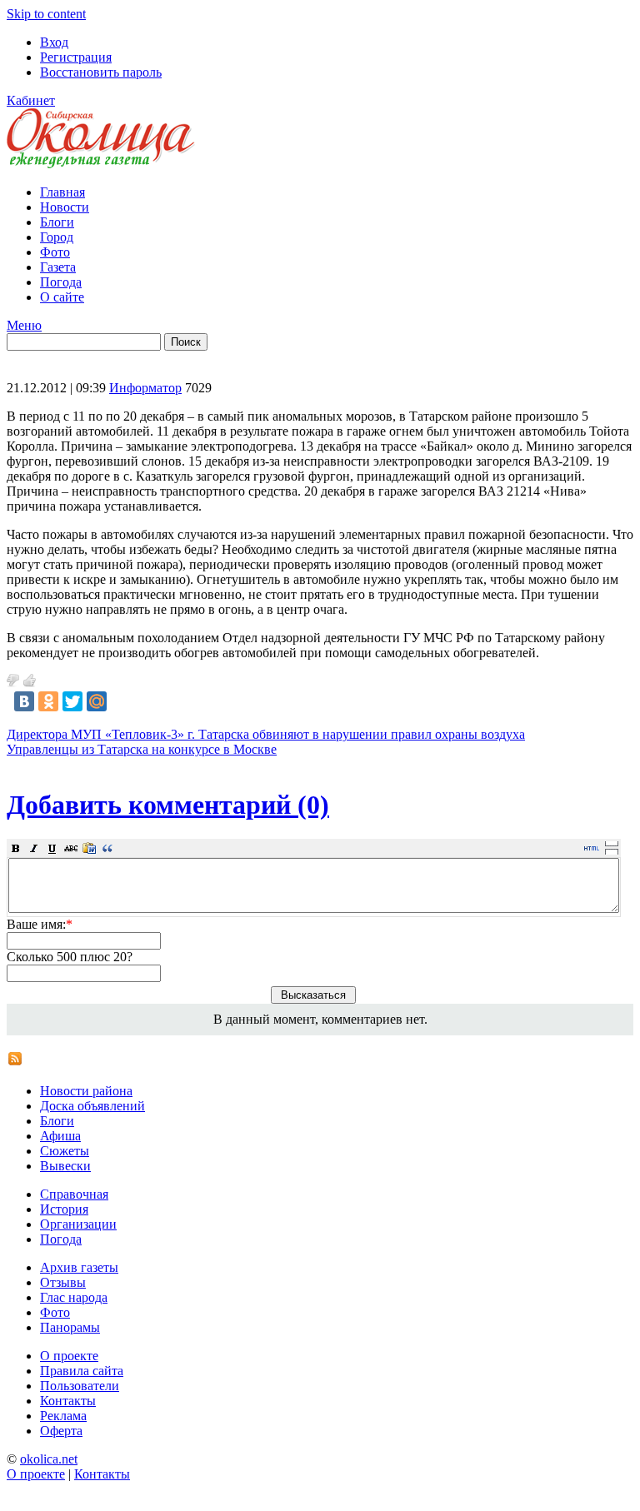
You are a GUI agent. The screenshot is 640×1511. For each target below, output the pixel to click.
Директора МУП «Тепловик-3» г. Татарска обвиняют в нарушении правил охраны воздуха (266, 734)
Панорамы (70, 1327)
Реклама (63, 1416)
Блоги (57, 222)
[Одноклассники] (48, 701)
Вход (54, 42)
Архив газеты (79, 1267)
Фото (55, 252)
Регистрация (76, 57)
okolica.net (49, 1459)
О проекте (69, 1356)
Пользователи (79, 1386)
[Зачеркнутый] (71, 848)
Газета (58, 267)
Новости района (86, 1091)
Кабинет (31, 100)
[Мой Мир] (97, 701)
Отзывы (63, 1282)
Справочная (74, 1194)
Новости (64, 207)
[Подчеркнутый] (52, 848)
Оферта (61, 1431)
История (64, 1209)
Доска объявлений (92, 1106)
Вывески (65, 1166)
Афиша (60, 1136)
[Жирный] (16, 848)
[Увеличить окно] (611, 843)
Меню (24, 325)
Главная (62, 192)
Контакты (68, 1401)
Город (56, 237)
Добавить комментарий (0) (168, 805)
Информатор (145, 388)
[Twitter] (72, 701)
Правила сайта (81, 1371)
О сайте (62, 297)
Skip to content (46, 14)
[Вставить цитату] (107, 848)
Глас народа (74, 1297)
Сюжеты (64, 1151)
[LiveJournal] (121, 701)
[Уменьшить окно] (611, 851)
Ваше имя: (39, 924)
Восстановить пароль (101, 72)
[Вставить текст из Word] (89, 848)
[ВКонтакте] (24, 701)
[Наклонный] (34, 848)
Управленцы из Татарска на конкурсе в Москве (142, 749)
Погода (61, 282)
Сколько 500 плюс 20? (69, 957)
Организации (78, 1224)
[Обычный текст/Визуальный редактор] (591, 848)
